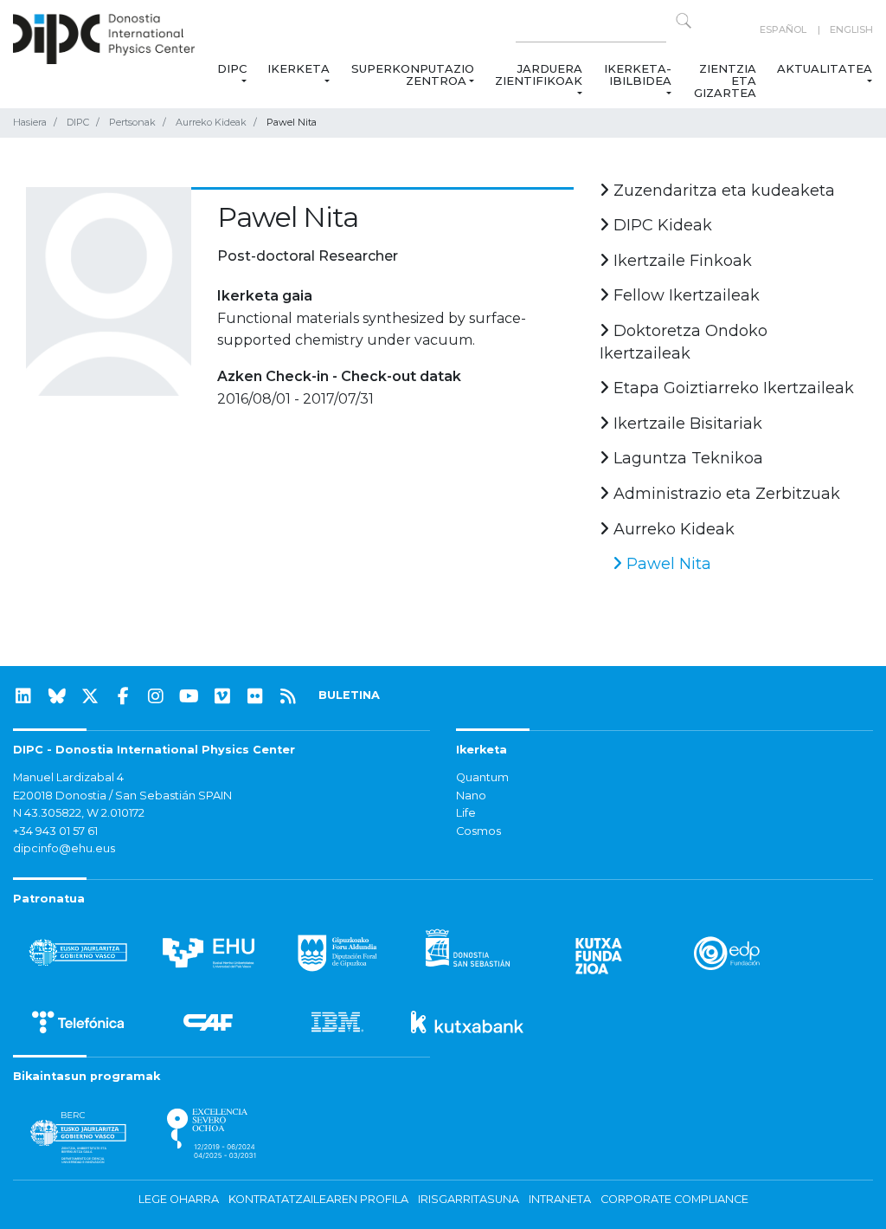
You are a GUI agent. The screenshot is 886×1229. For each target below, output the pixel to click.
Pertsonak (132, 122)
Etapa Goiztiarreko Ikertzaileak (731, 388)
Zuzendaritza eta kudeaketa (722, 190)
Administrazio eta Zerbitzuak (724, 493)
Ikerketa (298, 68)
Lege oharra (178, 1199)
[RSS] (288, 696)
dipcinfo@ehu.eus (64, 848)
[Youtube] (189, 696)
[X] (90, 696)
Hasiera (30, 122)
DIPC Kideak (660, 225)
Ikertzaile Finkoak (680, 260)
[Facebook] (123, 696)
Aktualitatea (824, 68)
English (851, 29)
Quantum (482, 777)
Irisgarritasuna (468, 1199)
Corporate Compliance (674, 1199)
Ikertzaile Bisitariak (685, 423)
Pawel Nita (666, 563)
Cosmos (478, 831)
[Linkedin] (23, 696)
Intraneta (560, 1199)
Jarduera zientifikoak (538, 74)
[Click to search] (683, 21)
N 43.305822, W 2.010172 (78, 812)
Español (783, 29)
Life (466, 812)
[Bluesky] (57, 696)
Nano (471, 795)
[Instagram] (156, 696)
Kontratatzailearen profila (318, 1199)
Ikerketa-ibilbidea (637, 74)
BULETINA (349, 695)
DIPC (232, 68)
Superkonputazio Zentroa (412, 74)
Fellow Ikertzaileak (684, 295)
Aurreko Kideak (211, 122)
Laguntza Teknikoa (686, 458)
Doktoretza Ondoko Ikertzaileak (683, 342)
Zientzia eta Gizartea (725, 80)
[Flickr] (255, 696)
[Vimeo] (222, 696)
